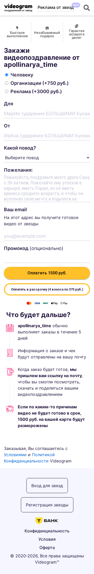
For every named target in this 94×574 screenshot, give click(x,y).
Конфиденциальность (47, 530)
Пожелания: (18, 170)
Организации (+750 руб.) (39, 83)
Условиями (15, 454)
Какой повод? (20, 148)
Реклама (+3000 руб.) (36, 91)
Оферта (47, 547)
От (7, 125)
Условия (47, 539)
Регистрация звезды (47, 504)
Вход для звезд (47, 485)
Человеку (21, 75)
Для (8, 103)
